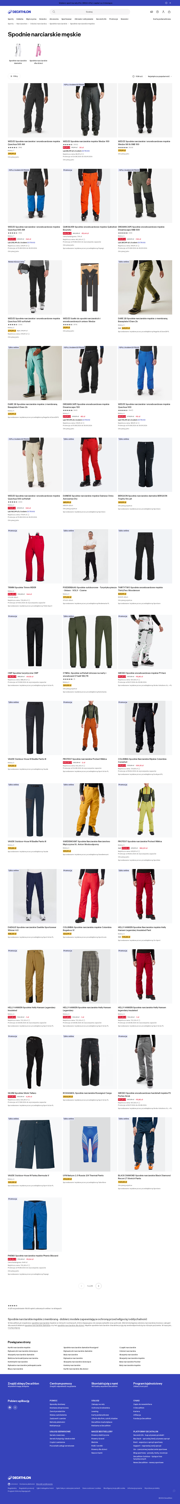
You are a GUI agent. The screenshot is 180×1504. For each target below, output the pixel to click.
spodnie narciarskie (40, 1323)
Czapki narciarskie (127, 1347)
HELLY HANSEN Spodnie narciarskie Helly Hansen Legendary (87, 1009)
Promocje (113, 19)
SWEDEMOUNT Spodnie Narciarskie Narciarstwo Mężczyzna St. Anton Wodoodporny (86, 843)
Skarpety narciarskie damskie (21, 1355)
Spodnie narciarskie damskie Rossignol (81, 1347)
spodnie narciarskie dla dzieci (71, 1325)
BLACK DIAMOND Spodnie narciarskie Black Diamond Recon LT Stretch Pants (144, 1177)
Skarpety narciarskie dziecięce (77, 1362)
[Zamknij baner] (170, 3)
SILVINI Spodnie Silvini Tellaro (22, 1093)
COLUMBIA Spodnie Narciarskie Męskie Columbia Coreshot (142, 760)
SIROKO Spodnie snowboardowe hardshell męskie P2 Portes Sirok (144, 1094)
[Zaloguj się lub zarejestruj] (163, 12)
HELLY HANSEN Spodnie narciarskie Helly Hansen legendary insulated (142, 1009)
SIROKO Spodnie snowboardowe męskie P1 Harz (142, 673)
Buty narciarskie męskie (130, 1365)
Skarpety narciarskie (128, 1355)
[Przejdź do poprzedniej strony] (81, 1286)
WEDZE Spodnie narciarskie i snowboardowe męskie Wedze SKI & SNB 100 (144, 143)
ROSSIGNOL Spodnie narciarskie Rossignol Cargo (87, 1093)
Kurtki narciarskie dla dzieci (76, 1369)
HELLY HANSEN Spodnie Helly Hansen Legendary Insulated (31, 1009)
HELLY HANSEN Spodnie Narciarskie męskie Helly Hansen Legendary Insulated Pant (142, 928)
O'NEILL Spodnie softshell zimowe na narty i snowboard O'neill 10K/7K (84, 674)
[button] (83, 154)
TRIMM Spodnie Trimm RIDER (22, 587)
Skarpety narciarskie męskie (132, 1358)
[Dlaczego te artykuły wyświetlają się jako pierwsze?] (133, 76)
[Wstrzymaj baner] (166, 3)
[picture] (35, 110)
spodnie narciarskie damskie (37, 1325)
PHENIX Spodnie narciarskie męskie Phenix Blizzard (33, 1255)
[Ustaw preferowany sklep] (152, 12)
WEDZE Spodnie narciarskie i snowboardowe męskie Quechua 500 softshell (34, 320)
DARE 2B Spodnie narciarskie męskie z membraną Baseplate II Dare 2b (142, 320)
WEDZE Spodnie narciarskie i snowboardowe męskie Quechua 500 (144, 405)
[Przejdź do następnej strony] (99, 1286)
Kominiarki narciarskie (18, 1362)
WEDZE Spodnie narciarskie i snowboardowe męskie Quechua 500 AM (34, 143)
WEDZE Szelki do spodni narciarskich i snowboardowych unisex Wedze (82, 320)
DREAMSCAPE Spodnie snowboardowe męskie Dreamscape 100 (86, 405)
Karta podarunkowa (162, 19)
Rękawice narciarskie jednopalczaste (24, 1365)
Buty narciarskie (71, 1355)
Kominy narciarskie (72, 1365)
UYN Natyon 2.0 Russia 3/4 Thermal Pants (83, 1175)
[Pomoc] (157, 12)
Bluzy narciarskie (15, 1369)
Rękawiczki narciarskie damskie (78, 1351)
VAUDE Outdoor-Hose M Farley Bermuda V (28, 1175)
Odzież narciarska (127, 1351)
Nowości (124, 19)
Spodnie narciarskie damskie (18, 62)
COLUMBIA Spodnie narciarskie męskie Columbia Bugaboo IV (87, 928)
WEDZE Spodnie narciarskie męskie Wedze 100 (86, 141)
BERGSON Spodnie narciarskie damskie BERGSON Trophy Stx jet (142, 497)
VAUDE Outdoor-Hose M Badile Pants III (27, 759)
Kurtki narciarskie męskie (19, 1347)
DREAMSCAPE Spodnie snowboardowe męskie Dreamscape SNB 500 (141, 228)
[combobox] (160, 76)
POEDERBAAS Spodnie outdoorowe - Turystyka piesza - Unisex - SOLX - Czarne (90, 589)
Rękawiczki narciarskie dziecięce (23, 1351)
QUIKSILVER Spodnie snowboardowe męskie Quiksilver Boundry (90, 228)
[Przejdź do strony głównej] (19, 12)
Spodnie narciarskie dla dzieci (38, 62)
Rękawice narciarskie (73, 1358)
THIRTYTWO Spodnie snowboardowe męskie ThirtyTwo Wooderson (140, 589)
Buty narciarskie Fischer (130, 1362)
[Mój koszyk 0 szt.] (169, 12)
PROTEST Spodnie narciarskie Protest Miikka (85, 759)
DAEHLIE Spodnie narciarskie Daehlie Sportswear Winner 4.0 (32, 928)
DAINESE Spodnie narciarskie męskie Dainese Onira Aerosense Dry (88, 497)
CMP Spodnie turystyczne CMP (23, 673)
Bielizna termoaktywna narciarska (23, 1358)
